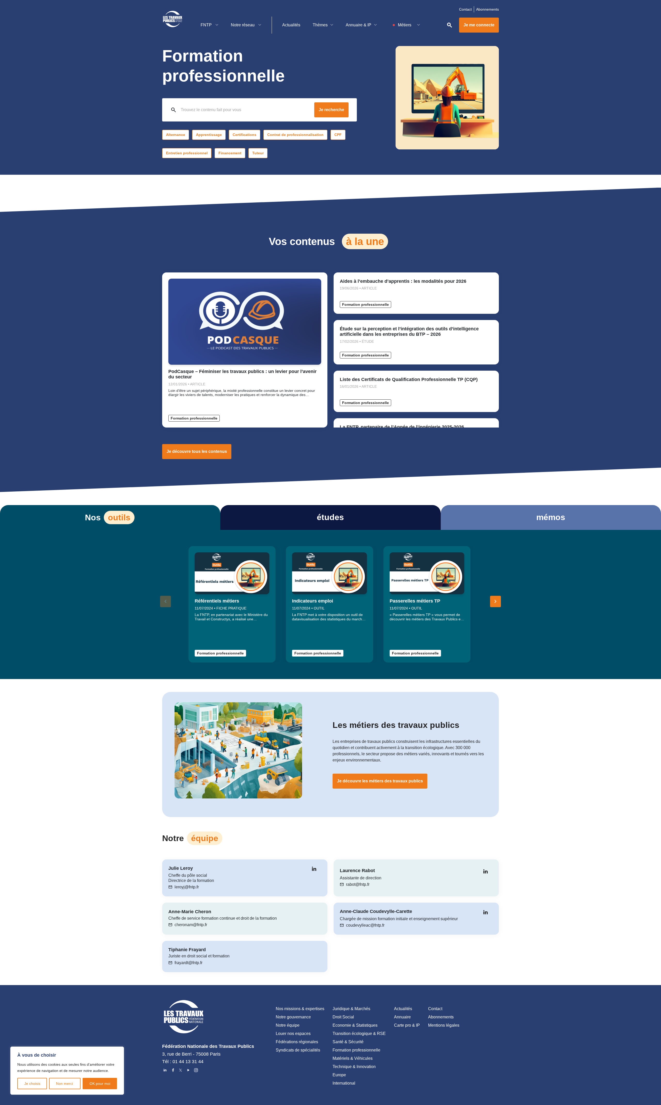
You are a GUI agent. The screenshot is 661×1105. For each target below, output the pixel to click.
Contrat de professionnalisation (295, 135)
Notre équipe (288, 1025)
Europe (339, 1075)
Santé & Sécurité (348, 1042)
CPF (338, 135)
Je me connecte (478, 25)
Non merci (65, 1083)
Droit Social (343, 1017)
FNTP (207, 25)
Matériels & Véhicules (353, 1058)
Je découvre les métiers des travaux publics (380, 781)
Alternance (175, 135)
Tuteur (258, 153)
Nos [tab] (107, 517)
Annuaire (402, 1017)
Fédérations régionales (297, 1042)
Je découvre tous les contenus (197, 451)
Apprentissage (209, 135)
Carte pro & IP (407, 1025)
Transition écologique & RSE (359, 1033)
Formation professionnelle (194, 418)
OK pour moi (100, 1083)
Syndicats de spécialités (298, 1050)
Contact (465, 9)
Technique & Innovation (354, 1066)
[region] (67, 1071)
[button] (495, 601)
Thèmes (320, 25)
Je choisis (32, 1083)
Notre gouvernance (293, 1017)
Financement (229, 153)
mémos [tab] (550, 517)
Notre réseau (243, 25)
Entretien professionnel (187, 153)
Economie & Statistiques (355, 1025)
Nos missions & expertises (300, 1009)
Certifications (244, 135)
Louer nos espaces (293, 1033)
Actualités (291, 25)
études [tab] (330, 517)
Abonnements (487, 9)
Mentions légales (443, 1025)
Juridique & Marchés (351, 1009)
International (344, 1083)
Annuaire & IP (358, 25)
